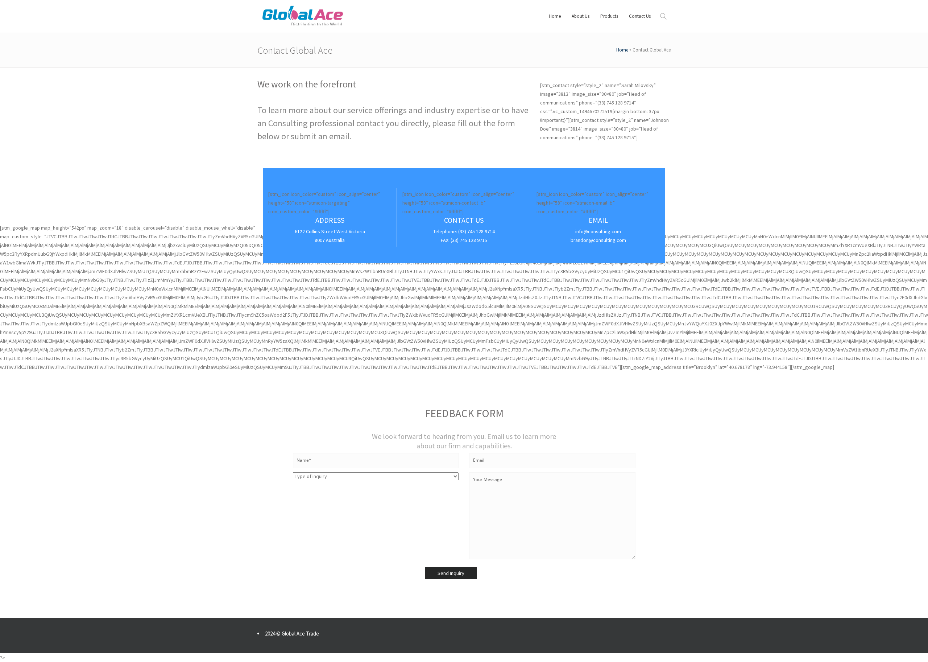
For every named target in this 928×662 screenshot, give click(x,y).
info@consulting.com (598, 231)
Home (622, 50)
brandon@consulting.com (598, 240)
